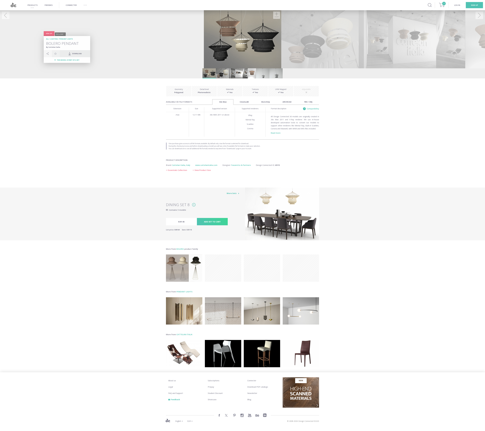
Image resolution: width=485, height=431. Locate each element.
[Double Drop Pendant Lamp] (223, 311)
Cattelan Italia (184, 334)
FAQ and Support (175, 393)
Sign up (474, 5)
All (47, 39)
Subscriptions (213, 380)
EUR (189, 421)
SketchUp (265, 102)
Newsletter (252, 393)
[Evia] (223, 353)
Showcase (212, 399)
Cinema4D (244, 102)
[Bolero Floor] (184, 268)
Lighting (54, 39)
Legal (170, 387)
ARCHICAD (287, 102)
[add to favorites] (55, 53)
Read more (275, 133)
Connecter (251, 380)
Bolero (180, 249)
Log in (457, 5)
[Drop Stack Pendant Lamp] (262, 311)
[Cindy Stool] (262, 353)
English (178, 421)
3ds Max (223, 102)
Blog (249, 399)
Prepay (211, 387)
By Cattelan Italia (53, 47)
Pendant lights (66, 39)
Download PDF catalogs (257, 387)
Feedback (175, 399)
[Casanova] (184, 353)
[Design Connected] (14, 5)
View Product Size (203, 170)
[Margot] (301, 353)
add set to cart (212, 221)
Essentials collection (177, 170)
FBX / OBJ (308, 102)
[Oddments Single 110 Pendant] (301, 311)
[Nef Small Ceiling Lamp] (184, 311)
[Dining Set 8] (282, 215)
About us (172, 380)
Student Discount (215, 393)
